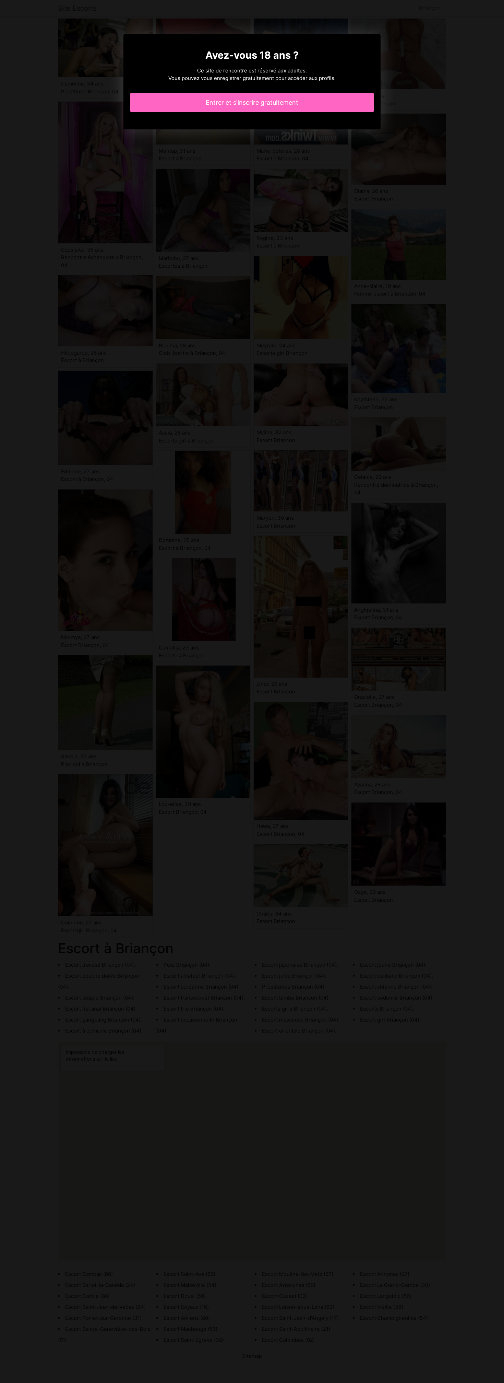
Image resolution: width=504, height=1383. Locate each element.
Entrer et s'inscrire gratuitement (252, 102)
